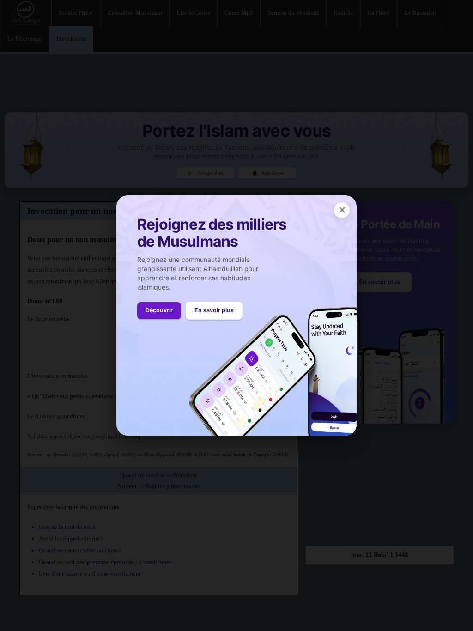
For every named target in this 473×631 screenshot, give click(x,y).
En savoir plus (214, 310)
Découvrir (159, 310)
